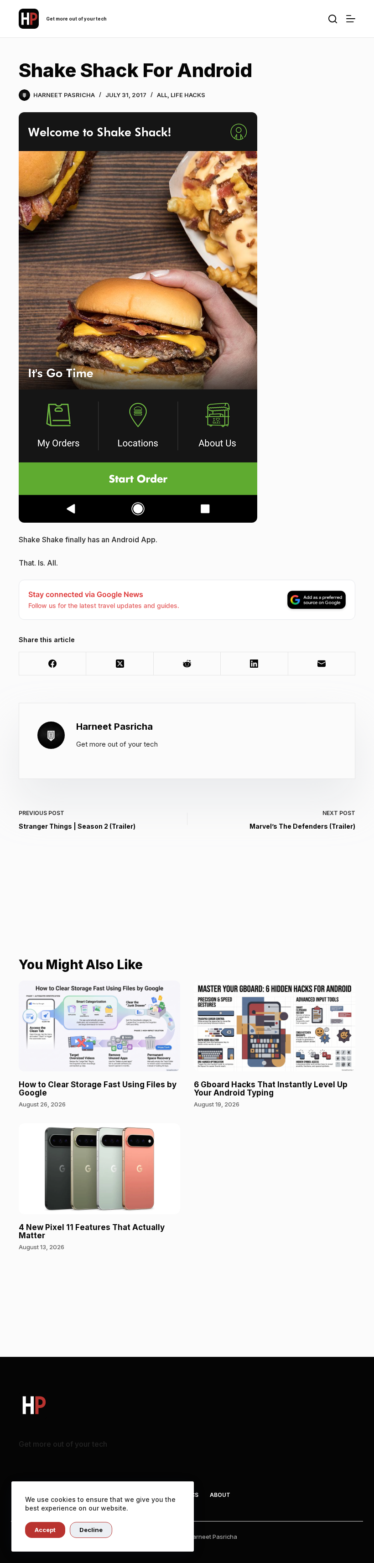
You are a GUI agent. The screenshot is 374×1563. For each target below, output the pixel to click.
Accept (45, 1529)
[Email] (321, 663)
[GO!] (332, 19)
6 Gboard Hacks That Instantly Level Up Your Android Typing (271, 1089)
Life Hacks (188, 95)
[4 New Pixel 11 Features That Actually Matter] (99, 1168)
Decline (91, 1529)
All (162, 95)
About (220, 1494)
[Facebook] (52, 663)
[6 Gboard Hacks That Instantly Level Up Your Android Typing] (274, 1026)
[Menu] (350, 18)
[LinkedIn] (254, 663)
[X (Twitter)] (119, 663)
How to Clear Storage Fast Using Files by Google (98, 1089)
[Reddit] (187, 663)
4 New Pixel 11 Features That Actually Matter (92, 1232)
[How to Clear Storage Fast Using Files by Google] (99, 1026)
